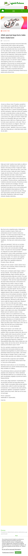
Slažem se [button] (18, 552)
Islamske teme (6, 30)
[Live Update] (25, 7)
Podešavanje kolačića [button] (8, 552)
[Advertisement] (14, 88)
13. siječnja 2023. (6, 40)
